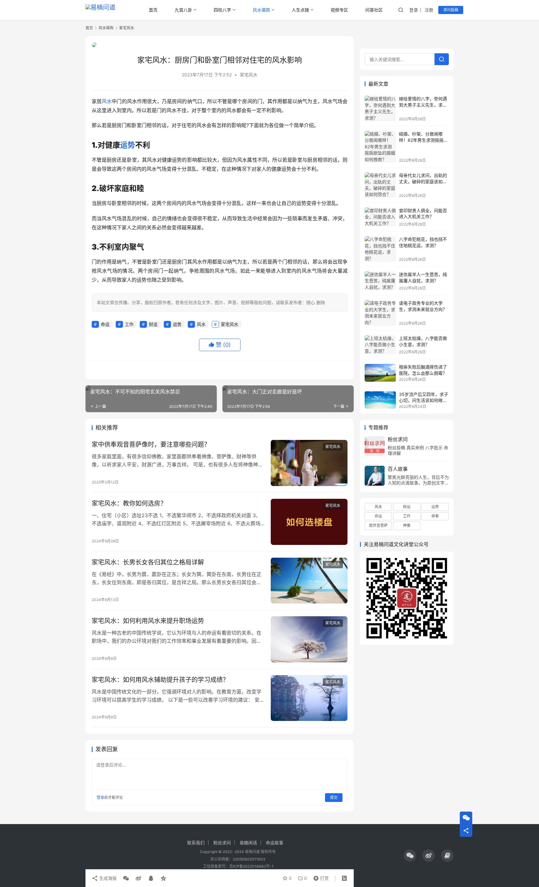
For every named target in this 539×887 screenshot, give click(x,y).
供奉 (435, 516)
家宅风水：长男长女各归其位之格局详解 (148, 562)
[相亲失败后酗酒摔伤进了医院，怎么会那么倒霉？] (380, 372)
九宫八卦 (183, 9)
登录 (413, 9)
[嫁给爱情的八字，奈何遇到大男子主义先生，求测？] (380, 108)
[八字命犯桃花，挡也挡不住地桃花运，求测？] (380, 249)
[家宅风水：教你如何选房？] (309, 522)
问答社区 (374, 9)
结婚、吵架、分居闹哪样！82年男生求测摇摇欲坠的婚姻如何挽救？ (423, 140)
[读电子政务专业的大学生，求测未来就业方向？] (380, 313)
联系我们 (196, 842)
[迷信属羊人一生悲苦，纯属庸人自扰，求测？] (380, 280)
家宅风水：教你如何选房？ (129, 503)
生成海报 (107, 878)
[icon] (410, 855)
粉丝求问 (398, 439)
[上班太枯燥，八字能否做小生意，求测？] (380, 344)
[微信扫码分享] (126, 878)
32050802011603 (249, 859)
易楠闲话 (248, 842)
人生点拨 (300, 9)
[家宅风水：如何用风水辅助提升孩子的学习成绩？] (309, 698)
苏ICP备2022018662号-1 (251, 866)
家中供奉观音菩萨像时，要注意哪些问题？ (151, 444)
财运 (153, 324)
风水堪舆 (261, 9)
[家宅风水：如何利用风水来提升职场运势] (309, 639)
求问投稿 (450, 9)
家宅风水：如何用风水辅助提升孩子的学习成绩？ (160, 680)
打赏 (320, 877)
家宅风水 (248, 74)
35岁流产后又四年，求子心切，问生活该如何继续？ (423, 400)
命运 (105, 324)
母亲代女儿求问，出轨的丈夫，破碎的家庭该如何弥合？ (423, 181)
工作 (129, 324)
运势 (127, 145)
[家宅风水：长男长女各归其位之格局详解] (309, 581)
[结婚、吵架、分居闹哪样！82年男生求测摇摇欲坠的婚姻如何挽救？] (380, 147)
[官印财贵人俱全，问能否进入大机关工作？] (380, 217)
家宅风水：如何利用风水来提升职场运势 (148, 621)
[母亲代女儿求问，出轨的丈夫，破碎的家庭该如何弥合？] (380, 185)
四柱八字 (222, 9)
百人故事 (398, 469)
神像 (406, 525)
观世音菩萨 (378, 525)
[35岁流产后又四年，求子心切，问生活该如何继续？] (380, 400)
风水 (107, 101)
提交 (333, 797)
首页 (153, 9)
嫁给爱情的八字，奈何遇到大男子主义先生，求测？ (423, 104)
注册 (429, 9)
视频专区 (339, 9)
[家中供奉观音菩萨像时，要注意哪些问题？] (309, 463)
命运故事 (274, 842)
